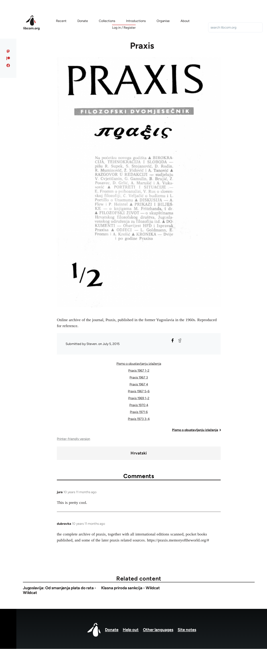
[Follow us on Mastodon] (8, 51)
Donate (111, 629)
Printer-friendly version (73, 439)
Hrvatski (139, 453)
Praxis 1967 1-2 (138, 371)
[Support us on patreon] (8, 58)
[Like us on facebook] (8, 65)
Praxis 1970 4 (138, 405)
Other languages (158, 629)
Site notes (187, 629)
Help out (131, 629)
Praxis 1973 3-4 (139, 419)
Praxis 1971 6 (139, 412)
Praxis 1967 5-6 (138, 391)
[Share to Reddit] (180, 340)
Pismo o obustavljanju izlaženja (138, 364)
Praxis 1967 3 (139, 377)
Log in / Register (124, 28)
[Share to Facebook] (172, 340)
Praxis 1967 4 (139, 384)
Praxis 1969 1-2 (138, 398)
